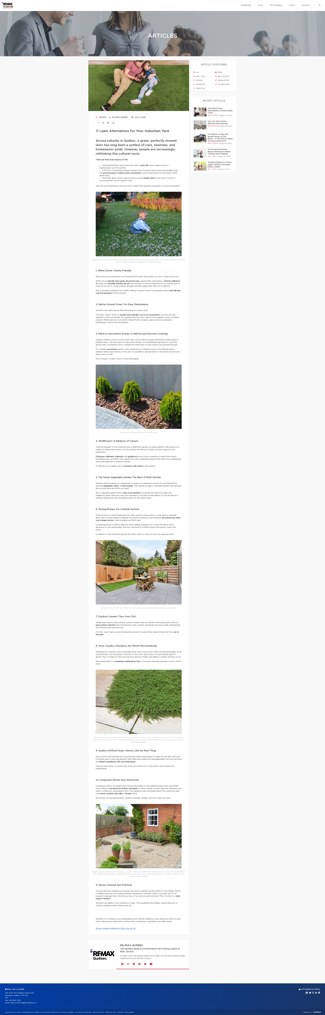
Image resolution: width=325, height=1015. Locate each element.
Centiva (317, 1012)
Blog (260, 5)
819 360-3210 (15, 1000)
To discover (223, 84)
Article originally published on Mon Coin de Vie (116, 928)
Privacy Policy (98, 1012)
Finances (200, 84)
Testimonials (276, 5)
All (198, 72)
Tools (292, 5)
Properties (246, 5)
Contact (306, 5)
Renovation (223, 80)
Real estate (223, 76)
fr (319, 5)
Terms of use (110, 1012)
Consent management (125, 1012)
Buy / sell (201, 76)
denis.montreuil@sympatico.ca (23, 1003)
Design (102, 117)
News (220, 72)
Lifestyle (200, 88)
